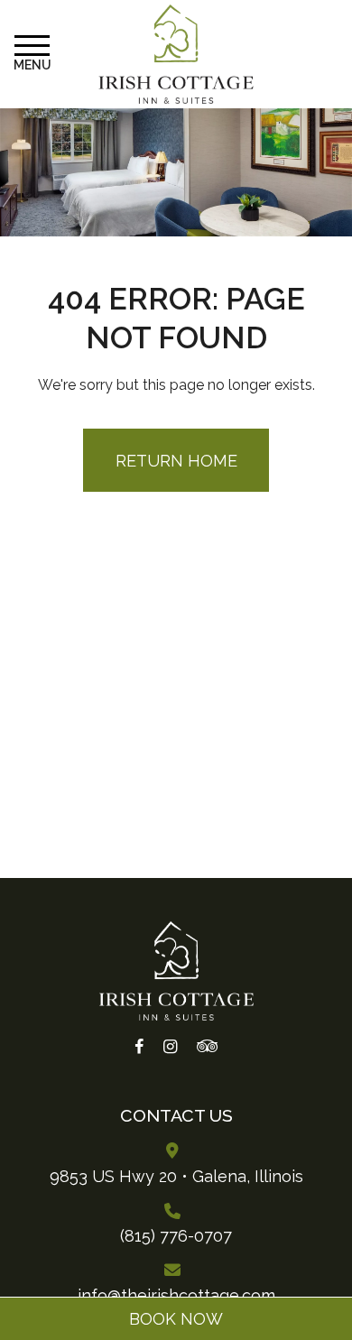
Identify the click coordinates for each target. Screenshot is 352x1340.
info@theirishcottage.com (176, 1295)
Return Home (176, 460)
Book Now (176, 1318)
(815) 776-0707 (176, 1235)
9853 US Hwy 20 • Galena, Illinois (176, 1176)
